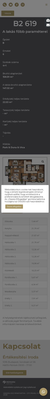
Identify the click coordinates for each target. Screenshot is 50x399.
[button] (43, 392)
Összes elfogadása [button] (14, 206)
